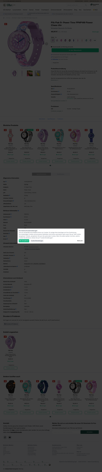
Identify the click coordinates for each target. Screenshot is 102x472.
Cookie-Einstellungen (37, 241)
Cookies (46, 232)
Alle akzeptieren (24, 241)
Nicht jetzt (80, 241)
